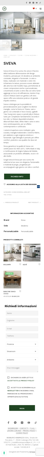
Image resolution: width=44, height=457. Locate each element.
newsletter (13, 391)
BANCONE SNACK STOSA (10, 292)
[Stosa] (38, 186)
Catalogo (12, 55)
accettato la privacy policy (20, 381)
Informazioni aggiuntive (22, 213)
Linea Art (7, 57)
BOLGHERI (7, 264)
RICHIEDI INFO (17, 176)
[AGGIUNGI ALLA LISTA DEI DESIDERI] (20, 264)
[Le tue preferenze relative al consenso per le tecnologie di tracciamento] (4, 453)
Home (5, 55)
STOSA (9, 195)
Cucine (20, 55)
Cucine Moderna (30, 55)
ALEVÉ (25, 264)
